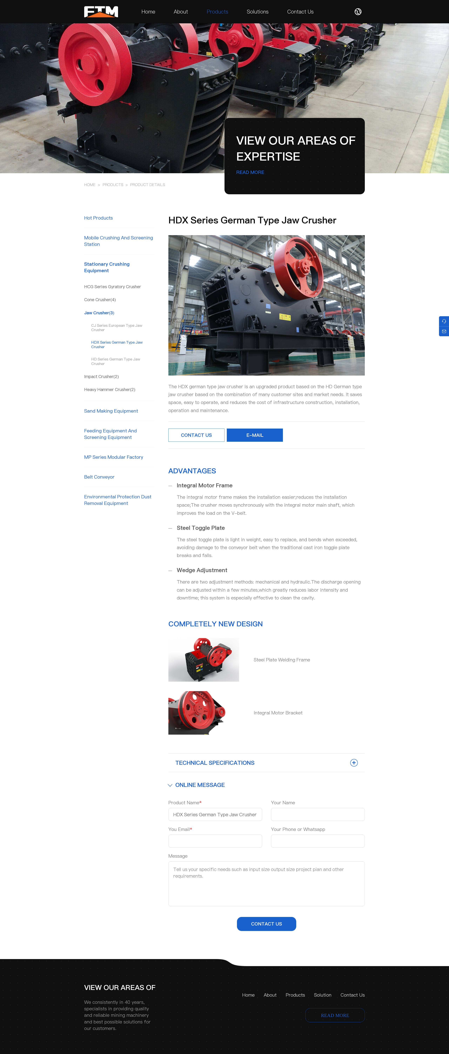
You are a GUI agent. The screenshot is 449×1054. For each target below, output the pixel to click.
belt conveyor (99, 477)
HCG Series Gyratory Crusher (112, 286)
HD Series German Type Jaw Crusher (115, 361)
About (181, 11)
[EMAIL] (444, 331)
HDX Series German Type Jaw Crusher (117, 344)
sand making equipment (111, 411)
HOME (90, 184)
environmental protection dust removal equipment (117, 499)
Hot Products (98, 218)
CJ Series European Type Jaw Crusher (116, 327)
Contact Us (300, 11)
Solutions (258, 11)
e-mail (254, 435)
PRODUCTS (113, 184)
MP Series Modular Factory (113, 457)
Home (148, 11)
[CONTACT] (444, 321)
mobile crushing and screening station (118, 240)
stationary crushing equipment (107, 267)
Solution (322, 995)
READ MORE (250, 172)
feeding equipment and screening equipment (110, 433)
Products (217, 11)
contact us (266, 924)
